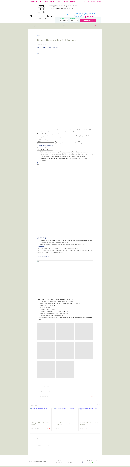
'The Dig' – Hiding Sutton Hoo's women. (40, 424)
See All (98, 405)
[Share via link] (49, 392)
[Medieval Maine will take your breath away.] (65, 414)
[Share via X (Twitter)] (41, 392)
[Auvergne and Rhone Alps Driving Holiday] (89, 414)
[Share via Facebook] (38, 392)
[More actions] (92, 36)
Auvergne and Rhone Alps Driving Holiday (89, 424)
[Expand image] (46, 331)
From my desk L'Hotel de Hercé (62, 26)
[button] (86, 25)
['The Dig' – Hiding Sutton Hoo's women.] (40, 414)
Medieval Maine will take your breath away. (64, 424)
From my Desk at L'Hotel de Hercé (40, 26)
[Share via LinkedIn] (45, 392)
